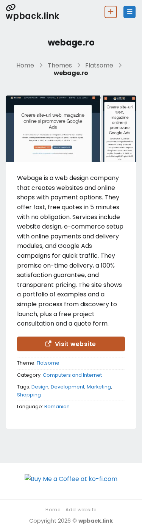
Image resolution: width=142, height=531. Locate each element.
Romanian (57, 406)
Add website (81, 509)
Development (67, 387)
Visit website (75, 344)
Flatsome (99, 65)
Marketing (99, 387)
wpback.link (32, 15)
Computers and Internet (72, 375)
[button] (129, 12)
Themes (60, 65)
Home (25, 65)
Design (39, 387)
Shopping (29, 395)
